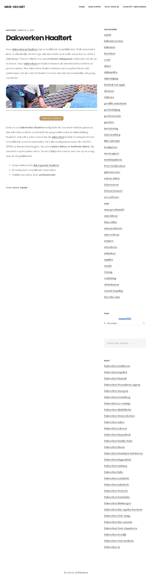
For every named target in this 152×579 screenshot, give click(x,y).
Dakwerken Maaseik (115, 378)
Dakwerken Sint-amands (118, 521)
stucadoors (110, 246)
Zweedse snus (112, 296)
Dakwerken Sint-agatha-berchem (123, 509)
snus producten (113, 228)
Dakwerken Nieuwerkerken (119, 415)
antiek (107, 34)
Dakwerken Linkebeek (116, 484)
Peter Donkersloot (114, 165)
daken (23, 187)
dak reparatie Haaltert (46, 165)
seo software (111, 196)
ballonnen (109, 47)
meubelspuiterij (113, 159)
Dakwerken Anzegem (116, 390)
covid (107, 59)
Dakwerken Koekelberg (117, 397)
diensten (109, 90)
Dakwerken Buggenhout (117, 459)
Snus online (110, 221)
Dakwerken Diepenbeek (117, 434)
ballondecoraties (113, 40)
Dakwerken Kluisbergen (117, 503)
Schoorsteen (111, 184)
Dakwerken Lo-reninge (117, 403)
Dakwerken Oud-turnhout (119, 540)
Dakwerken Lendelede (116, 478)
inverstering (111, 128)
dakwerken (58, 136)
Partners (83, 572)
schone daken (112, 178)
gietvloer (109, 122)
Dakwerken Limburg (115, 465)
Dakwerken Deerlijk (115, 534)
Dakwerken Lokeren (115, 428)
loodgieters (110, 147)
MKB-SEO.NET (14, 7)
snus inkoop (111, 215)
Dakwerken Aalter (114, 422)
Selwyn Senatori (113, 190)
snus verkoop (111, 234)
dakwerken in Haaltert (25, 49)
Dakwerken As (112, 546)
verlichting (110, 278)
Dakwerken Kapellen (115, 372)
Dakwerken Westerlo (116, 490)
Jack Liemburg (112, 134)
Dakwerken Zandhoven (117, 365)
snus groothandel (114, 209)
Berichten (109, 53)
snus (106, 203)
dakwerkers (30, 63)
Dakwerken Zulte (113, 471)
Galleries (109, 97)
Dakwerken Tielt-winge (117, 515)
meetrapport (111, 153)
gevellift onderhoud (115, 103)
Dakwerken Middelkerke (117, 409)
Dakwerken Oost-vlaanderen (120, 528)
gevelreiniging (112, 109)
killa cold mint (112, 140)
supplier (108, 259)
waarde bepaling (113, 290)
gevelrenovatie (112, 115)
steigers (108, 240)
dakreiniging (111, 78)
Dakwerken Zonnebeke (117, 496)
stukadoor (110, 253)
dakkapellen (110, 72)
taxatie (108, 265)
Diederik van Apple (114, 84)
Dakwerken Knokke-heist (118, 440)
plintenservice (112, 172)
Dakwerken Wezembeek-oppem (122, 384)
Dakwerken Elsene (114, 447)
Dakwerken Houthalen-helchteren (123, 453)
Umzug (108, 271)
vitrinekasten (111, 284)
